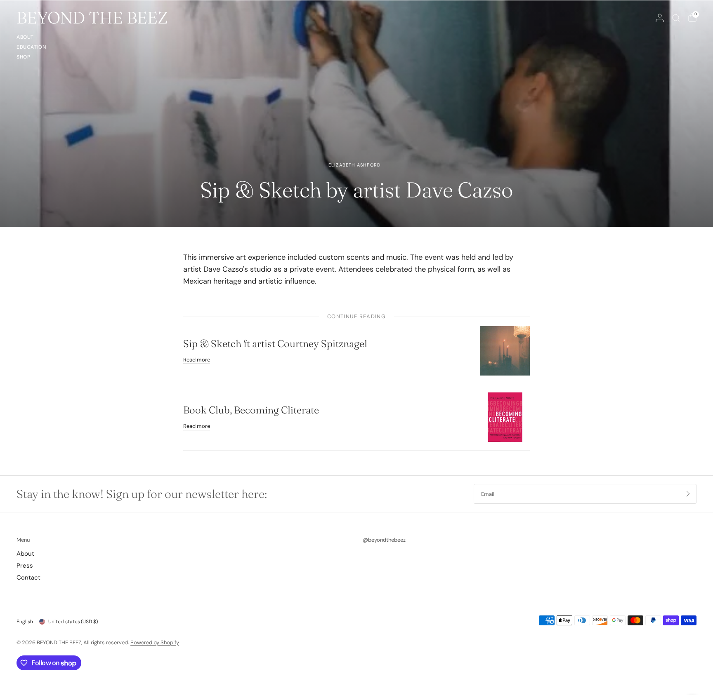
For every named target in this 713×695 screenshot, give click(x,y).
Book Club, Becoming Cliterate (251, 410)
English (25, 621)
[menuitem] (31, 38)
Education (31, 47)
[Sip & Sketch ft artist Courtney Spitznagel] (505, 350)
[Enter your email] (688, 494)
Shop (23, 57)
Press (25, 565)
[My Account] (660, 17)
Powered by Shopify (154, 642)
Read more (196, 360)
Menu (23, 539)
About (25, 37)
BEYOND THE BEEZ (92, 17)
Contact (28, 577)
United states (73, 621)
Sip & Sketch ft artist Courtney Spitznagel (275, 344)
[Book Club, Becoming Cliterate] (505, 417)
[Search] (676, 17)
